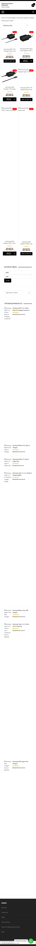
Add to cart (8, 61)
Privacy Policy (5, 922)
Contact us (4, 912)
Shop (3, 932)
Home (3, 17)
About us (4, 907)
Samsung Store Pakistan (7, 4)
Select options (25, 61)
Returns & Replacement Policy (10, 927)
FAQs (3, 917)
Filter (7, 280)
